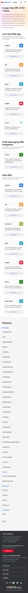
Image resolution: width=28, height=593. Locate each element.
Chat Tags (5, 462)
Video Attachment (7, 382)
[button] (25, 2)
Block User (5, 490)
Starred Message (7, 397)
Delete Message (6, 427)
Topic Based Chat (7, 332)
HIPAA (4, 514)
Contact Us (8, 551)
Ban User (5, 500)
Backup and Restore (7, 342)
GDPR (4, 521)
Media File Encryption (8, 481)
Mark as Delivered (7, 432)
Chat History (6, 352)
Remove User (6, 505)
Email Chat (5, 422)
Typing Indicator (7, 407)
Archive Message (7, 412)
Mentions (5, 347)
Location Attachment (8, 367)
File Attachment (6, 377)
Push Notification (7, 362)
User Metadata (6, 357)
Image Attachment (7, 387)
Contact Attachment (8, 372)
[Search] (20, 2)
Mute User (5, 452)
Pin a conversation (7, 457)
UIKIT (4, 337)
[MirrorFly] (14, 587)
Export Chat (6, 417)
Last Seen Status (7, 467)
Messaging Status (7, 402)
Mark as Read (6, 437)
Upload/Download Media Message (11, 442)
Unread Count (6, 447)
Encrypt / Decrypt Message (9, 476)
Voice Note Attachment (8, 392)
